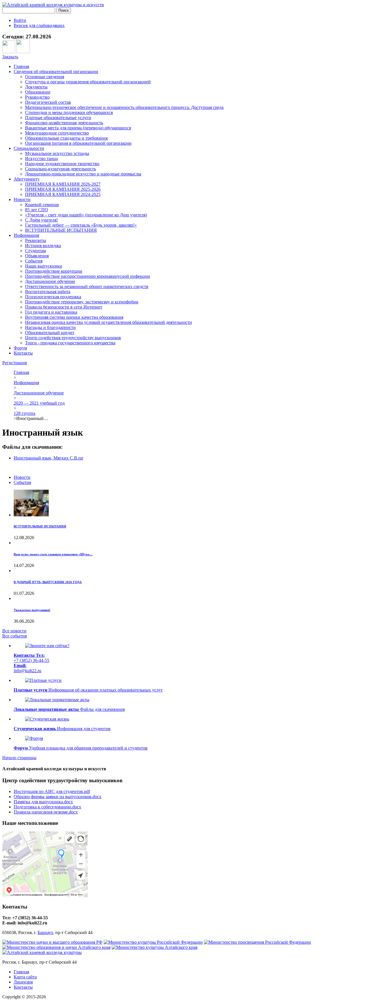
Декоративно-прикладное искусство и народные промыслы (83, 173)
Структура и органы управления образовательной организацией (88, 81)
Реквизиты (35, 240)
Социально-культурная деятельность (60, 168)
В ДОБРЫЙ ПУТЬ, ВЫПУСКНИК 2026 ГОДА (48, 582)
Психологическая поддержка (53, 296)
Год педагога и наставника (51, 312)
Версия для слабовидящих (39, 25)
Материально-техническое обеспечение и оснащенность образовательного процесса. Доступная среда (124, 107)
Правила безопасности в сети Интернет (63, 307)
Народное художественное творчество (62, 163)
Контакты (23, 353)
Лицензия (23, 982)
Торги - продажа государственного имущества (70, 342)
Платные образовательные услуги (58, 117)
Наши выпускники (43, 266)
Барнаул (45, 932)
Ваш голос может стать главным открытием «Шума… (53, 554)
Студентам (35, 250)
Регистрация (14, 362)
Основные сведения (44, 76)
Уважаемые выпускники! (32, 610)
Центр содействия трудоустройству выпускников (73, 337)
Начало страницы (19, 757)
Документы (36, 86)
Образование (37, 92)
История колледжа (43, 245)
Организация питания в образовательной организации (78, 143)
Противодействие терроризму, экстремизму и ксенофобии (81, 301)
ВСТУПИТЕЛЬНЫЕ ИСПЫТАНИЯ (61, 230)
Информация (26, 235)
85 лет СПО (36, 209)
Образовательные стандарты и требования (66, 138)
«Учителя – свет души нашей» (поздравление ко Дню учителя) (86, 214)
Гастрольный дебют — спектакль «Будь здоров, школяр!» (81, 225)
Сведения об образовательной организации (56, 71)
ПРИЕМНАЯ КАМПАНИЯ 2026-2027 (63, 184)
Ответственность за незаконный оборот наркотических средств (86, 286)
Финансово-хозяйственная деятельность (64, 122)
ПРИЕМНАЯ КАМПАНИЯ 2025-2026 (63, 189)
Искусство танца (41, 158)
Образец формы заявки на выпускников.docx (57, 796)
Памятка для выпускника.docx (43, 801)
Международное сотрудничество (57, 133)
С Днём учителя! (41, 220)
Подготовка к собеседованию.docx (47, 806)
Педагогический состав (48, 102)
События (33, 260)
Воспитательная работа (47, 291)
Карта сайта (25, 976)
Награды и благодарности (50, 327)
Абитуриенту (27, 179)
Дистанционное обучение (50, 281)
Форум (20, 347)
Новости (22, 199)
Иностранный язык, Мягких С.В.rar (48, 458)
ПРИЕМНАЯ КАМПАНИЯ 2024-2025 (63, 194)
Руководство (37, 97)
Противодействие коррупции (53, 271)
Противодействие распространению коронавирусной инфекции (87, 276)
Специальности (29, 148)
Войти (20, 20)
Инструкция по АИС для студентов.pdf (52, 791)
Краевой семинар (42, 204)
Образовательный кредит (49, 332)
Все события (14, 636)
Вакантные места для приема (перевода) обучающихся (78, 127)
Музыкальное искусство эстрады (57, 153)
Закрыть (10, 56)
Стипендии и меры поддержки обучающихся (69, 112)
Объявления (37, 255)
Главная (21, 66)
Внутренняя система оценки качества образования (74, 317)
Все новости (14, 630)
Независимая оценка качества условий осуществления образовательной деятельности (108, 322)
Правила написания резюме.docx (46, 812)
